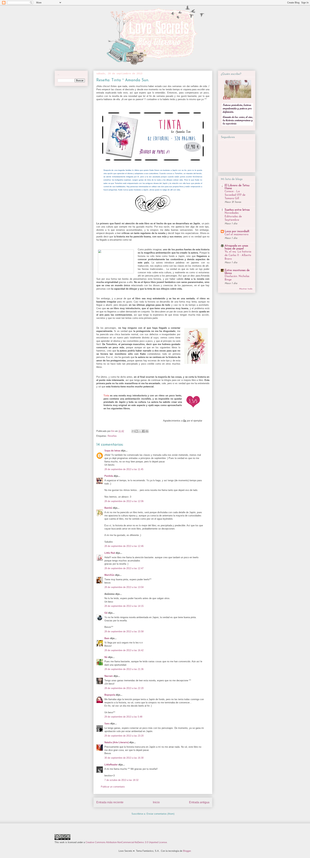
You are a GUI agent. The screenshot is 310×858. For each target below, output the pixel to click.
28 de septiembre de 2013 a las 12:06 (124, 501)
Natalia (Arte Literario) (116, 742)
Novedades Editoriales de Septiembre (233, 217)
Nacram (108, 676)
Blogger (187, 851)
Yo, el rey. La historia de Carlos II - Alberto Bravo (238, 255)
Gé (105, 612)
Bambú (108, 508)
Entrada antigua (199, 802)
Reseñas (112, 436)
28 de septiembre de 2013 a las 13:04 (124, 587)
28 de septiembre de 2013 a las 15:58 (124, 631)
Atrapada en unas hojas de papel (236, 247)
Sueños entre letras (237, 209)
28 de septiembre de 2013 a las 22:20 (124, 688)
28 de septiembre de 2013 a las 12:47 (124, 568)
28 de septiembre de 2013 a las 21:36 (124, 669)
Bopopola (109, 694)
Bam (106, 638)
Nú (105, 657)
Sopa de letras (112, 450)
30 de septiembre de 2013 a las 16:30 (124, 757)
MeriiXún (109, 575)
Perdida (108, 476)
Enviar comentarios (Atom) (160, 813)
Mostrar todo (245, 289)
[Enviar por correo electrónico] (133, 431)
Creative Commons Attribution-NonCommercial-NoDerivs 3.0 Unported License (126, 842)
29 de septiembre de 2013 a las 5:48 (123, 716)
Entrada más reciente (109, 802)
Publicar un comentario (113, 786)
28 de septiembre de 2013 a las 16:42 (124, 650)
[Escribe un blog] (136, 431)
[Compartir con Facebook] (143, 431)
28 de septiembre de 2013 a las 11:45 (123, 469)
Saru (107, 723)
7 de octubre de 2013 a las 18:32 (121, 780)
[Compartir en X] (140, 431)
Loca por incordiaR (237, 231)
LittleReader (111, 764)
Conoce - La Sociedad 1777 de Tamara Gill (235, 195)
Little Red (109, 553)
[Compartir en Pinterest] (147, 431)
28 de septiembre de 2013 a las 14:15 (124, 606)
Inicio (156, 802)
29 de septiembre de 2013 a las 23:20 (124, 735)
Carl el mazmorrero (236, 234)
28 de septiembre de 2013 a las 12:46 (124, 546)
